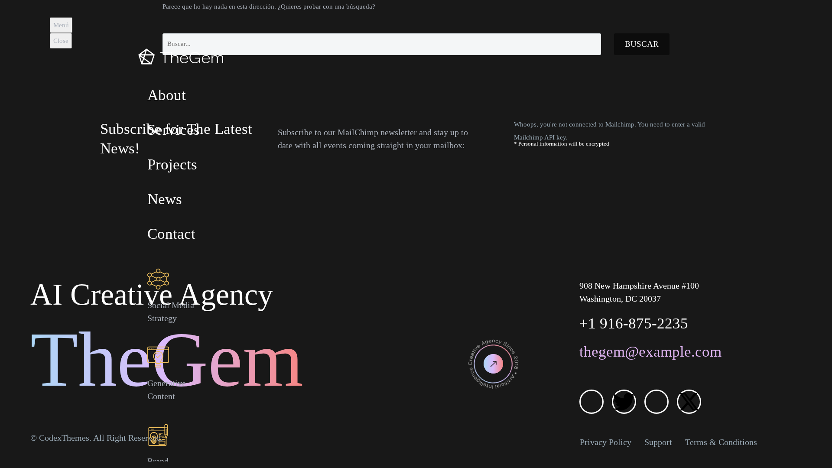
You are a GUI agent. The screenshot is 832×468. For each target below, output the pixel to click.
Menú (61, 25)
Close (60, 40)
